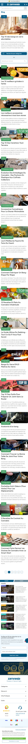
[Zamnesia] (13, 4)
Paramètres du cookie (14, 741)
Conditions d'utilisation (5, 659)
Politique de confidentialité (19, 658)
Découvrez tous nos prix (14, 673)
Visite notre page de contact (20, 714)
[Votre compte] (24, 4)
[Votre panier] (26, 4)
